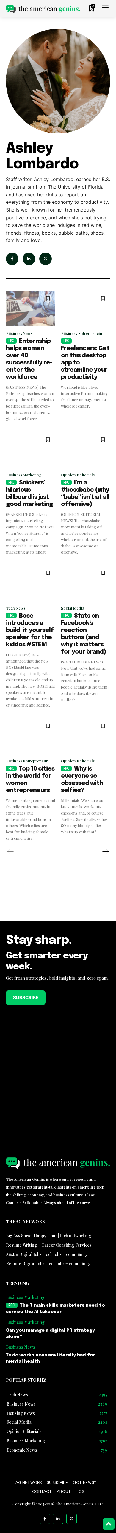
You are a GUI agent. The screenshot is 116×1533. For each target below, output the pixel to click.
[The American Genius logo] (43, 9)
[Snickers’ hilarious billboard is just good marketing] (30, 449)
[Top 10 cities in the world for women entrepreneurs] (30, 736)
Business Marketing (24, 474)
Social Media (72, 607)
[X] (45, 259)
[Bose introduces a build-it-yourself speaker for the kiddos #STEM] (30, 583)
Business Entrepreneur (82, 333)
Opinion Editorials (78, 474)
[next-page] (105, 851)
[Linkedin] (29, 259)
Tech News (15, 607)
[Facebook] (12, 259)
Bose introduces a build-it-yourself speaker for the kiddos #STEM (30, 630)
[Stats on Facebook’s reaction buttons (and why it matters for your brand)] (85, 583)
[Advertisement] (58, 897)
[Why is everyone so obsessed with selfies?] (85, 736)
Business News (19, 333)
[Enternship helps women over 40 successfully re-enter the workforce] (30, 308)
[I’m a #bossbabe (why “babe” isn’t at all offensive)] (85, 449)
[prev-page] (10, 851)
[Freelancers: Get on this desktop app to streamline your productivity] (85, 308)
